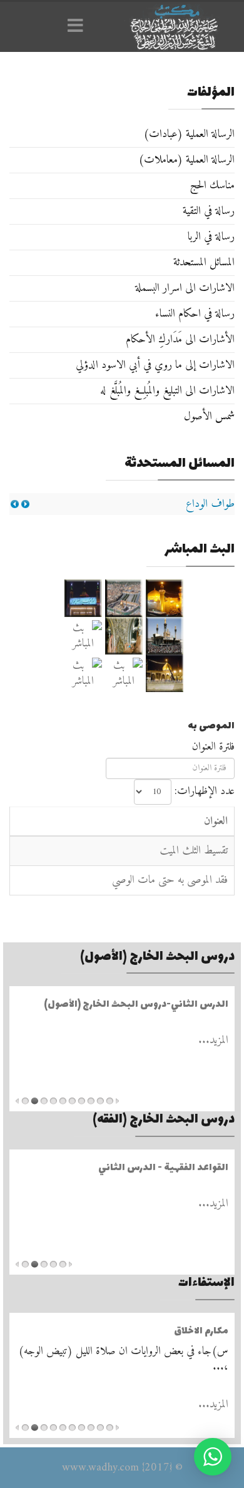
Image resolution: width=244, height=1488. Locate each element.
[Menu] (78, 27)
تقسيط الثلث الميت (194, 850)
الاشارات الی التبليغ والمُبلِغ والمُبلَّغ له (167, 390)
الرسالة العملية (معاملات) (186, 160)
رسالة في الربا (211, 237)
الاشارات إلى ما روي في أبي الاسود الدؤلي (155, 365)
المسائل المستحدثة (204, 262)
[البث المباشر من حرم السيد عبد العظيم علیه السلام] (123, 673)
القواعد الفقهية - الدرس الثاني (163, 1168)
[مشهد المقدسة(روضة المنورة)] (123, 636)
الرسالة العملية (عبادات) (189, 134)
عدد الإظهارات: (205, 791)
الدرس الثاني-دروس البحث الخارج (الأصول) (136, 1005)
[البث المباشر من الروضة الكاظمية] (164, 636)
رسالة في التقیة (209, 211)
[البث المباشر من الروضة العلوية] (164, 598)
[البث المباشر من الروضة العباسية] (83, 598)
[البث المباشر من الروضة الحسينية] (123, 598)
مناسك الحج (212, 185)
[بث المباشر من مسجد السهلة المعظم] (83, 635)
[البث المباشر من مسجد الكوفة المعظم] (164, 673)
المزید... (213, 1040)
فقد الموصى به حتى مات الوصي (170, 880)
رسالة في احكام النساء (195, 314)
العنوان (216, 821)
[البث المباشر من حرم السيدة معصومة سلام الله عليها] (83, 673)
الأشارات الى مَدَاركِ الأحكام (180, 339)
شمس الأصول (209, 416)
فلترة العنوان (212, 747)
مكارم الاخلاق (201, 1331)
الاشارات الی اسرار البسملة (185, 288)
